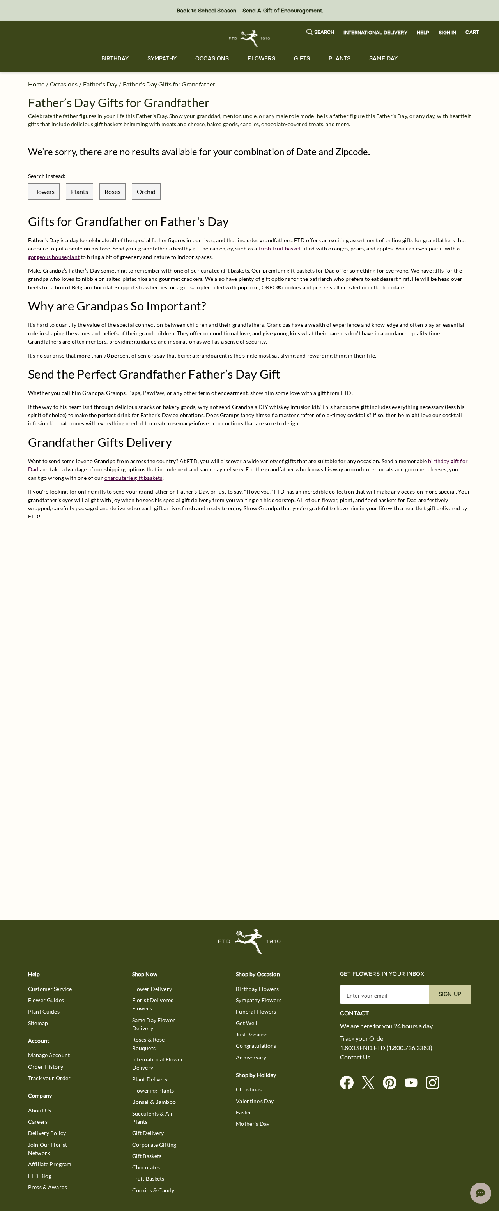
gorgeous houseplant (54, 257)
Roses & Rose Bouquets (148, 1043)
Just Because (251, 1034)
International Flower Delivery (157, 1063)
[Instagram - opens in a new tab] (436, 1083)
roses (112, 191)
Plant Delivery (150, 1079)
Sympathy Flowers (258, 1000)
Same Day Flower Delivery (153, 1024)
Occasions (212, 58)
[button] (320, 32)
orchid (146, 191)
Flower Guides (46, 1000)
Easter (243, 1112)
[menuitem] (115, 58)
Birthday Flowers (257, 988)
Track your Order (49, 1078)
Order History (45, 1066)
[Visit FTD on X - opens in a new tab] (371, 1083)
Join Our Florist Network (47, 1148)
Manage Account (49, 1055)
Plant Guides (44, 1011)
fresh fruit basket (279, 248)
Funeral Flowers (256, 1011)
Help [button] (423, 33)
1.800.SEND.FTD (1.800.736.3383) (386, 1048)
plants (79, 191)
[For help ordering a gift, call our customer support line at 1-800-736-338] (249, 38)
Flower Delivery (152, 988)
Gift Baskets (147, 1156)
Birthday (115, 58)
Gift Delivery (148, 1133)
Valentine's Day (255, 1101)
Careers (38, 1121)
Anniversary (251, 1057)
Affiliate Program (50, 1164)
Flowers (261, 58)
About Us (39, 1110)
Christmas (248, 1089)
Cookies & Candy (153, 1190)
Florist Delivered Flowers (153, 1004)
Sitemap (38, 1023)
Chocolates (146, 1167)
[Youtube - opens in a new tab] (414, 1083)
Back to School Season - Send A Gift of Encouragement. (250, 10)
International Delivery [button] (375, 33)
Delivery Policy (47, 1133)
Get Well (246, 1023)
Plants (339, 58)
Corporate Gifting (154, 1144)
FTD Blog (39, 1175)
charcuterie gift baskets (133, 477)
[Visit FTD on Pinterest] (393, 1083)
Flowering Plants (153, 1090)
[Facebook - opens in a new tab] (350, 1083)
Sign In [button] (447, 33)
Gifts (302, 58)
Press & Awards (47, 1187)
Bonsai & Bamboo (154, 1101)
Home (36, 84)
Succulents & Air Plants (152, 1117)
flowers (44, 191)
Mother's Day (252, 1123)
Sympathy (162, 58)
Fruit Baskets (148, 1178)
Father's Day (100, 84)
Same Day (383, 58)
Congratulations (256, 1045)
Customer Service (50, 988)
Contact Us (355, 1057)
